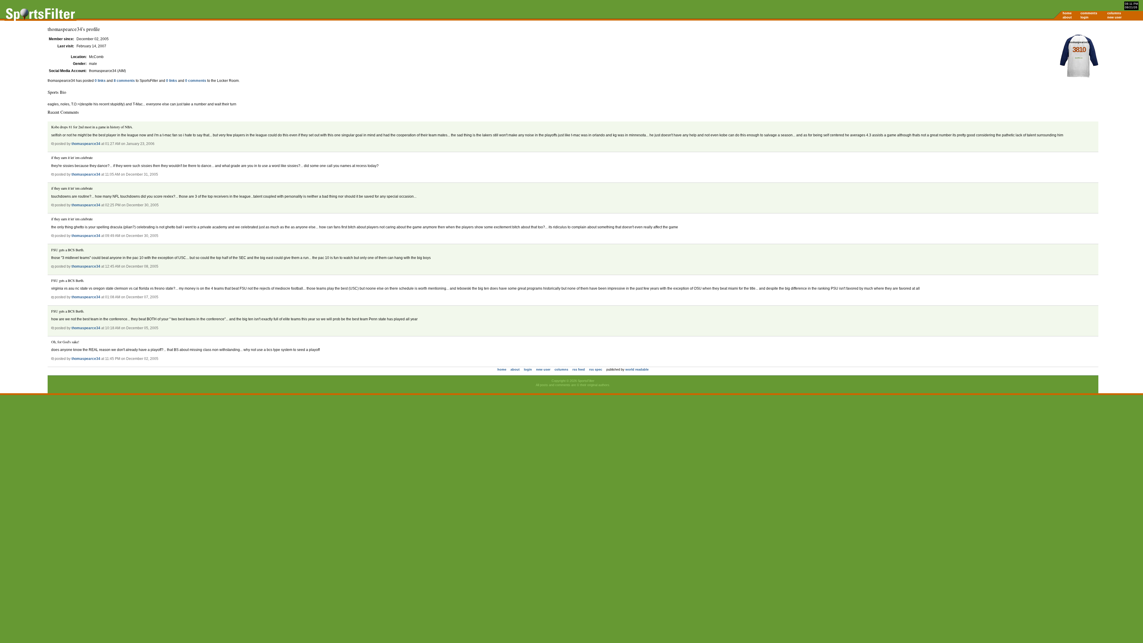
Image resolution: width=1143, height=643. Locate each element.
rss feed (578, 369)
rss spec (595, 369)
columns (1114, 13)
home (1067, 13)
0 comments (195, 81)
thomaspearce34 (85, 144)
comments (1088, 13)
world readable (637, 369)
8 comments (124, 81)
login (1084, 17)
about (1067, 17)
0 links (100, 81)
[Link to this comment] (52, 144)
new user (1114, 17)
